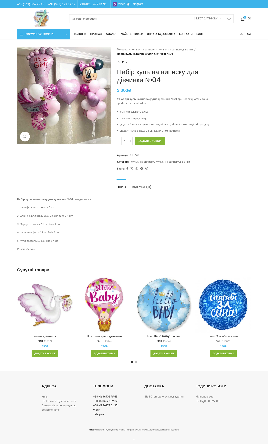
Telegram (136, 3)
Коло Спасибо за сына (223, 336)
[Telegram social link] (141, 168)
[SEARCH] (229, 18)
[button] (45, 353)
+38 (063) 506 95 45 (30, 4)
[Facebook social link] (127, 168)
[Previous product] (119, 62)
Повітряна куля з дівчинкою (104, 336)
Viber (121, 3)
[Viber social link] (146, 168)
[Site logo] (41, 18)
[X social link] (131, 168)
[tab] (121, 185)
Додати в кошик (150, 140)
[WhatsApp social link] (136, 168)
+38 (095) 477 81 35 (93, 4)
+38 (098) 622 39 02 (61, 4)
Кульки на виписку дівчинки (176, 49)
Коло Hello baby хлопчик (163, 336)
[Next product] (127, 62)
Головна (122, 49)
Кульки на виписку (143, 49)
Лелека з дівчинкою (45, 336)
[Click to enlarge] (25, 136)
